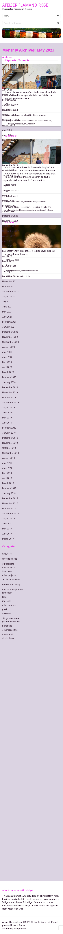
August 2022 (8, 236)
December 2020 (10, 332)
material (6, 601)
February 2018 (9, 488)
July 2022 (7, 241)
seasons (6, 613)
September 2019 (10, 402)
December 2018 (10, 438)
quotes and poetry (11, 584)
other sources (9, 605)
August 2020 (8, 347)
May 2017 (7, 528)
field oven (7, 571)
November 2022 (10, 221)
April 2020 (7, 367)
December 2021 (10, 276)
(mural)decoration (11, 621)
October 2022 (9, 226)
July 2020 (7, 352)
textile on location (11, 579)
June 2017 (7, 523)
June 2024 (7, 135)
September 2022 (10, 231)
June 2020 (7, 357)
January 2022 (9, 271)
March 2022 (8, 261)
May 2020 (7, 362)
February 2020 (9, 377)
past (4, 609)
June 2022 (7, 246)
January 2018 (9, 493)
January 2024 (9, 160)
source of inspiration (12, 589)
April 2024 (7, 145)
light (4, 597)
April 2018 (7, 478)
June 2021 (7, 306)
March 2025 (8, 95)
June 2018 (7, 468)
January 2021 (9, 327)
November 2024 (10, 110)
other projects (9, 575)
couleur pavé (8, 567)
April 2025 (7, 90)
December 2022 (10, 216)
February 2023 (9, 206)
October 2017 (9, 508)
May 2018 (7, 473)
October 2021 (9, 286)
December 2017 (10, 498)
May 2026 (7, 64)
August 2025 (8, 84)
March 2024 (8, 150)
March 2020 (8, 372)
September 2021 (10, 291)
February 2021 (9, 322)
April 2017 (7, 534)
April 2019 (7, 423)
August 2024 (8, 125)
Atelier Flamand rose (25, 5)
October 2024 (9, 115)
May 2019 (7, 417)
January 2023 (9, 211)
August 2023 (8, 180)
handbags (7, 626)
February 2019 (9, 428)
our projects (8, 564)
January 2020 (9, 382)
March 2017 (8, 539)
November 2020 (10, 337)
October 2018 (9, 448)
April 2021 (7, 317)
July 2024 (7, 130)
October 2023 (9, 170)
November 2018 (10, 443)
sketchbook (8, 638)
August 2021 (8, 296)
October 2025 (9, 79)
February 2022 (9, 266)
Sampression (20, 928)
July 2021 (7, 301)
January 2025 (9, 105)
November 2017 (10, 503)
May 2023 (7, 195)
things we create (10, 618)
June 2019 (7, 412)
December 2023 (10, 165)
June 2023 (7, 190)
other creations (10, 630)
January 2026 (9, 74)
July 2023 (7, 185)
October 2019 (9, 397)
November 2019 (10, 392)
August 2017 (8, 518)
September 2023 (10, 175)
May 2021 (7, 312)
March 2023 (8, 201)
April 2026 (7, 69)
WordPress (19, 925)
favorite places (9, 559)
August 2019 (8, 407)
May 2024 (7, 140)
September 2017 (10, 513)
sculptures (7, 634)
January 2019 (9, 433)
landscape (7, 593)
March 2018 (8, 483)
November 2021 (10, 281)
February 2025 (9, 100)
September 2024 (10, 120)
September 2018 (10, 453)
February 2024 (9, 155)
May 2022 (7, 251)
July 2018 (7, 463)
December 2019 (10, 387)
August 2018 (8, 458)
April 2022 (7, 256)
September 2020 (10, 342)
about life (7, 554)
